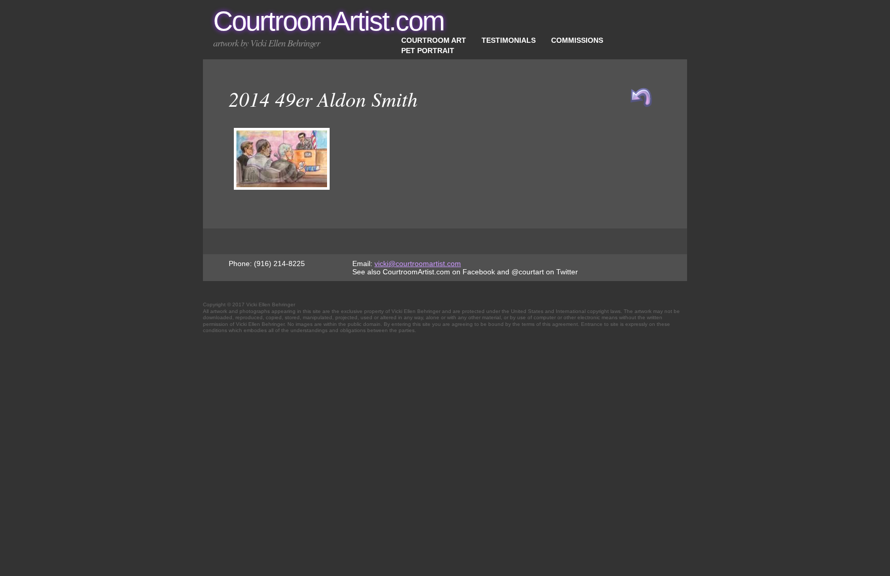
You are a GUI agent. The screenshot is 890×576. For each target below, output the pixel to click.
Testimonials (509, 40)
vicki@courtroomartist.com (417, 263)
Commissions (577, 40)
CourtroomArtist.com (328, 21)
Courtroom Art (433, 40)
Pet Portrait (427, 50)
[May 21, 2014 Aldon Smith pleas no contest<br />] (282, 187)
